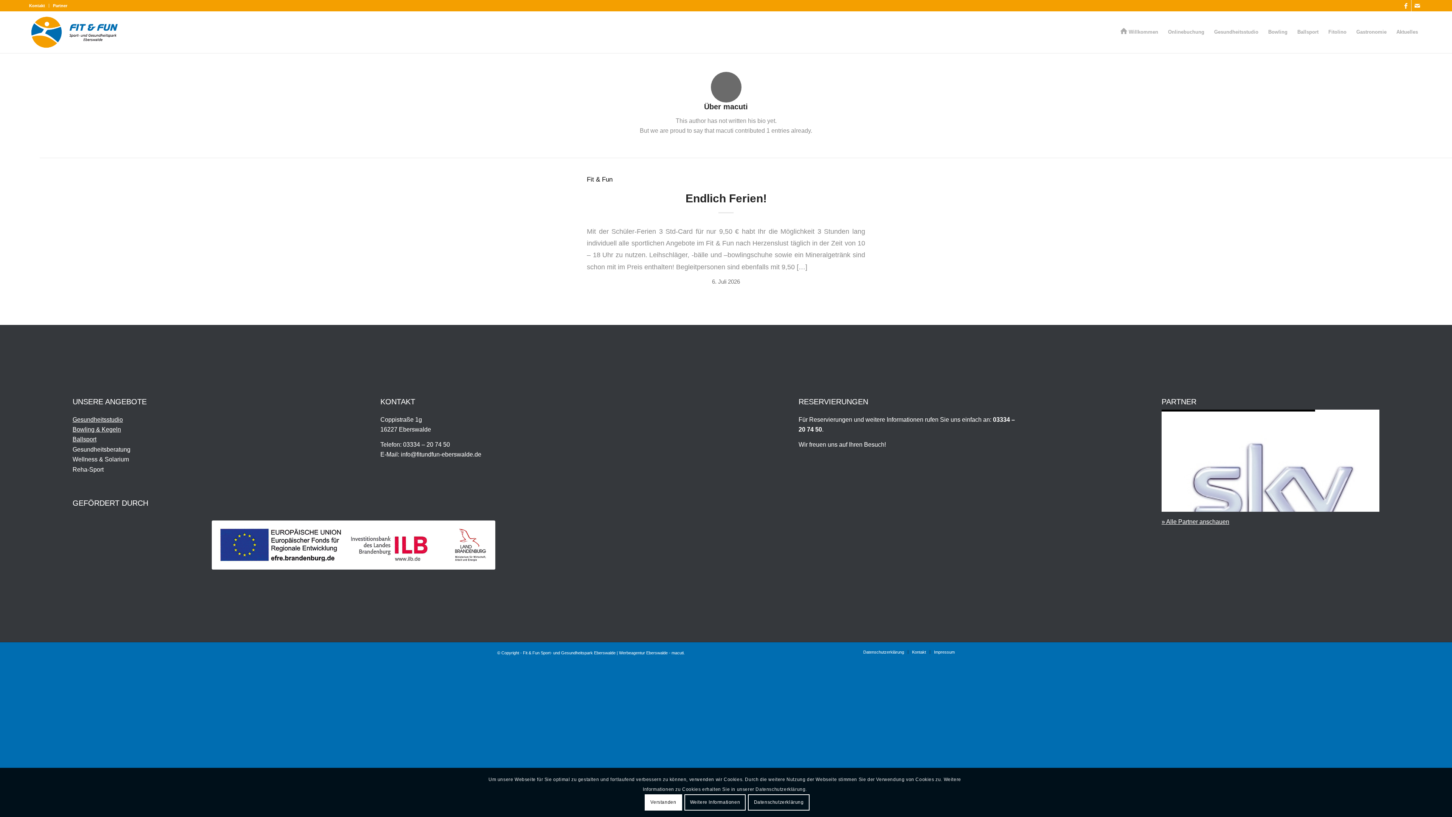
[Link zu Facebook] (1405, 5)
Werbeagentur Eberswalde (643, 653)
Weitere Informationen (715, 802)
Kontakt (37, 5)
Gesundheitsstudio (98, 419)
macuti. (678, 653)
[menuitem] (39, 6)
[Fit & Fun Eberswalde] (74, 32)
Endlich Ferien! (726, 198)
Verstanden (663, 802)
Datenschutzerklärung (779, 802)
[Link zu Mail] (1417, 5)
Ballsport (84, 439)
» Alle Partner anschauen (1195, 522)
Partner (60, 5)
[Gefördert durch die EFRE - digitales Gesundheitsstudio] (353, 545)
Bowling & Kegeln (97, 429)
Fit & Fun (600, 179)
